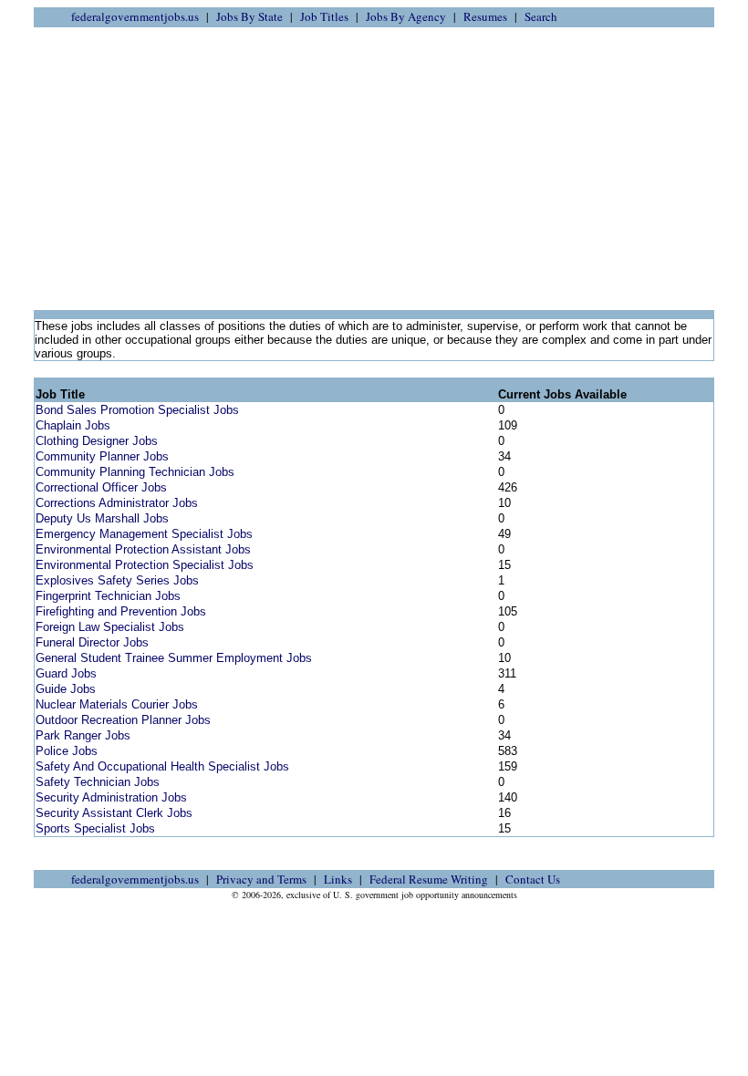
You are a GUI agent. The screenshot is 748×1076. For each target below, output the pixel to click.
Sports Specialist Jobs (95, 828)
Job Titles (324, 16)
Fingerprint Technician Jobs (108, 596)
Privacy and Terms (261, 879)
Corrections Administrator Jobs (117, 503)
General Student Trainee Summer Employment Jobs (174, 658)
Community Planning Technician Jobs (135, 472)
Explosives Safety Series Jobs (117, 580)
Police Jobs (67, 751)
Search (541, 16)
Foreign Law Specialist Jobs (110, 627)
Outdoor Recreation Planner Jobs (123, 720)
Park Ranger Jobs (83, 735)
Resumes (485, 16)
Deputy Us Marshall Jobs (102, 518)
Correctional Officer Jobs (101, 487)
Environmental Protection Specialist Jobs (145, 565)
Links (338, 879)
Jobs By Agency (406, 16)
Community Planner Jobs (102, 456)
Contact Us (532, 879)
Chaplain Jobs (73, 425)
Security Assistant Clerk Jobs (114, 813)
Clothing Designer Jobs (97, 441)
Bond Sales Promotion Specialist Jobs (137, 410)
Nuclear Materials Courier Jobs (117, 704)
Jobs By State (249, 16)
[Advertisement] (374, 168)
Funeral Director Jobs (92, 642)
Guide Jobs (66, 689)
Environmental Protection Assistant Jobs (143, 549)
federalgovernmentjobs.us (135, 16)
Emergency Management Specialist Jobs (144, 534)
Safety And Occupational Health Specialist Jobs (162, 766)
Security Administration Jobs (111, 797)
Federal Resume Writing (428, 879)
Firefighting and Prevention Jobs (121, 611)
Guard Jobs (66, 673)
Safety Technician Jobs (98, 782)
